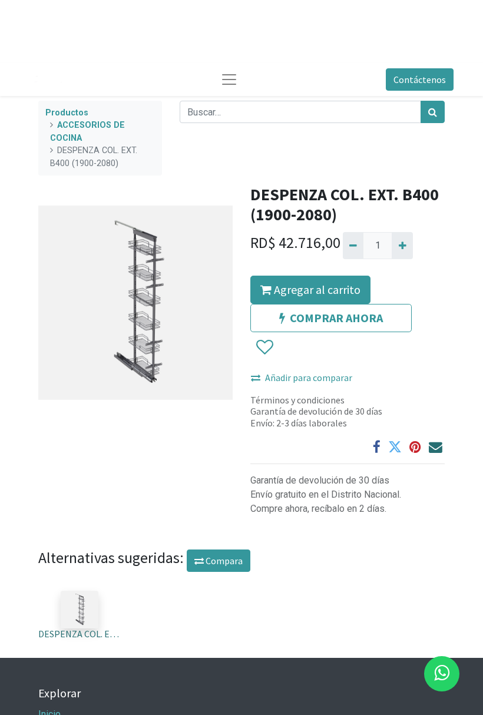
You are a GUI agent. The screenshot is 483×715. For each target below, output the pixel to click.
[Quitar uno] (353, 245)
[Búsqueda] (433, 112)
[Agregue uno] (402, 245)
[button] (264, 347)
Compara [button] (223, 561)
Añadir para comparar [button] (308, 377)
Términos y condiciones (297, 400)
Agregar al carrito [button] (316, 289)
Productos (66, 113)
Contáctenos (419, 79)
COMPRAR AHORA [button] (336, 317)
